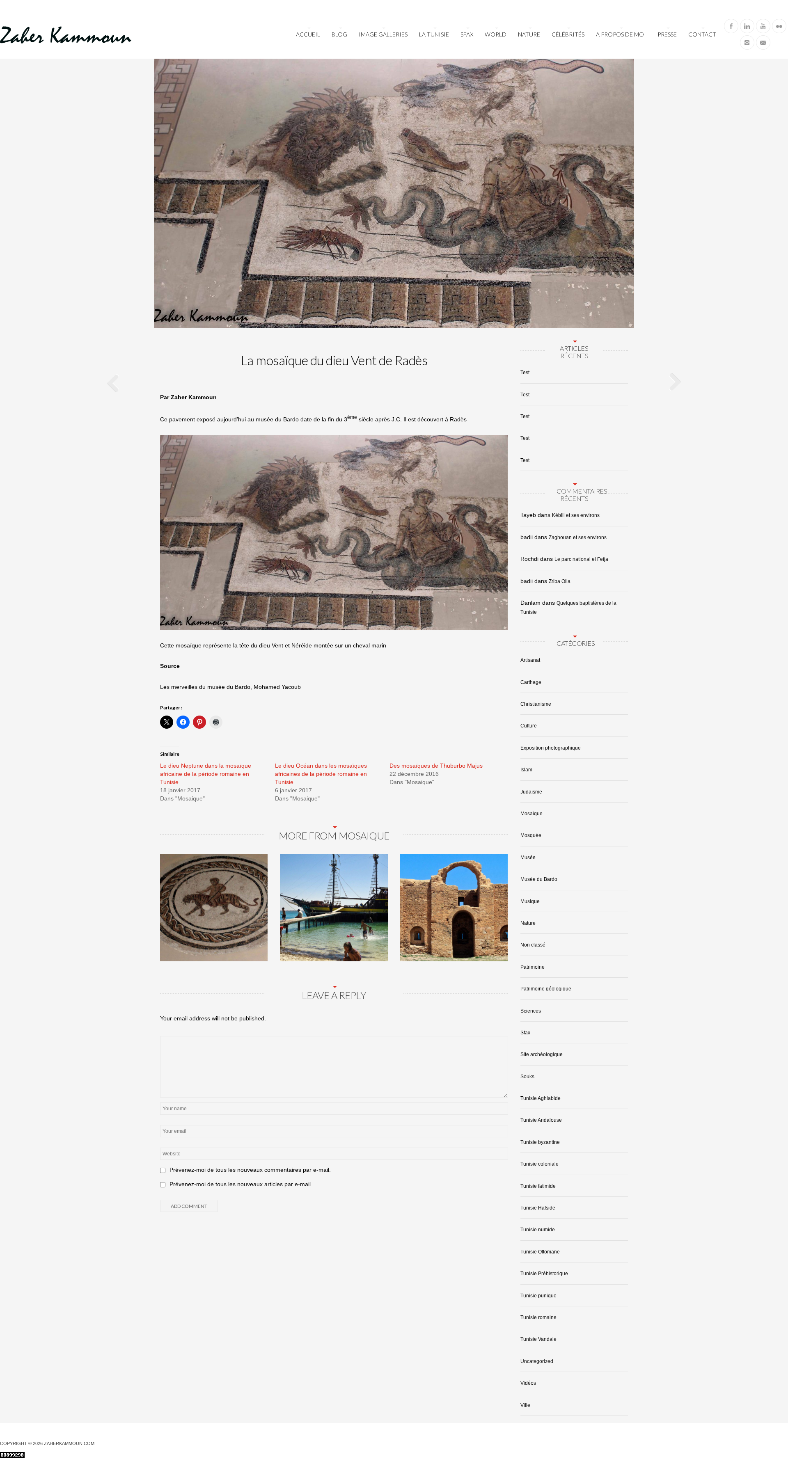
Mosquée (530, 835)
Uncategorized (536, 1361)
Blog (339, 34)
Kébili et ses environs (576, 515)
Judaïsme (531, 792)
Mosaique (531, 813)
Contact (702, 34)
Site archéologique (541, 1054)
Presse (667, 34)
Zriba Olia (559, 581)
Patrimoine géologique (545, 989)
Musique (530, 901)
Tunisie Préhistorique (544, 1273)
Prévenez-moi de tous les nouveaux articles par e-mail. (241, 1184)
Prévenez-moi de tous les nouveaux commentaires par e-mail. (250, 1169)
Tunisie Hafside (537, 1208)
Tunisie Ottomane (540, 1252)
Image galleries (383, 34)
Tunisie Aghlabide (540, 1098)
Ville (525, 1405)
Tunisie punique (538, 1296)
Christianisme (535, 704)
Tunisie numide (537, 1230)
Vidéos (528, 1383)
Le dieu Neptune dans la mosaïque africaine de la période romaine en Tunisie (205, 773)
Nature (529, 34)
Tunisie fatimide (538, 1186)
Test (524, 372)
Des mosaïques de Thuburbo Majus (436, 765)
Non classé (532, 945)
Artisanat (530, 660)
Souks (527, 1076)
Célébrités (568, 34)
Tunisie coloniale (539, 1164)
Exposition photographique (550, 748)
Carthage (530, 682)
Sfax (466, 34)
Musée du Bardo (538, 879)
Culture (528, 726)
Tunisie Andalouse (541, 1120)
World (495, 34)
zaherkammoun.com (69, 1443)
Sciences (530, 1011)
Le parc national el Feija (581, 559)
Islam (526, 770)
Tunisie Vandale (538, 1339)
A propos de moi (621, 34)
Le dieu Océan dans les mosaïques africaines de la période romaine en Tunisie (321, 773)
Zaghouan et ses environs (578, 537)
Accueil (308, 34)
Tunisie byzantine (540, 1142)
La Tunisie (434, 34)
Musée (528, 857)
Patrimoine (532, 967)
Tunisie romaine (538, 1317)
